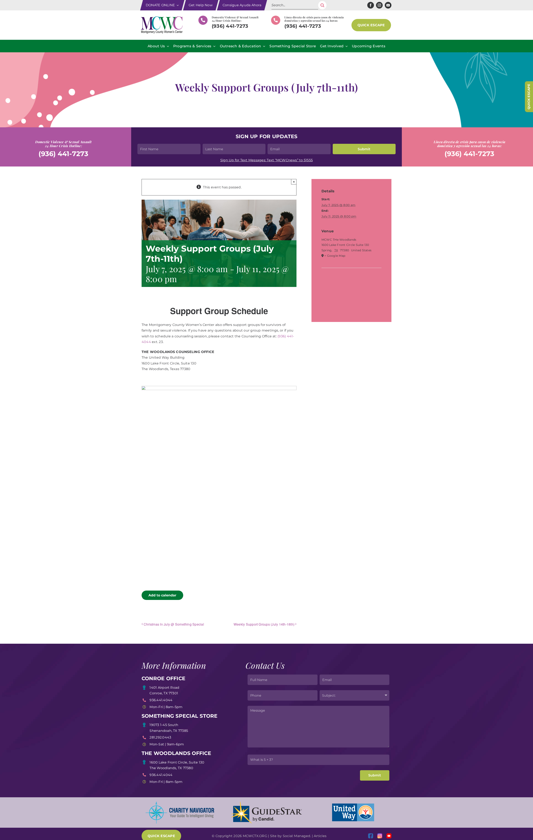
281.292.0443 (160, 737)
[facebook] (370, 5)
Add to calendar (162, 595)
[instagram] (379, 5)
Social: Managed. (297, 836)
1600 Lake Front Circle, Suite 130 (176, 762)
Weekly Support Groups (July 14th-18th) (264, 624)
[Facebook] (370, 835)
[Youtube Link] (388, 835)
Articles (320, 836)
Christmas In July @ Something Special (174, 624)
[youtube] (388, 5)
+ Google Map (334, 256)
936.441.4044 (160, 700)
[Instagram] (379, 835)
